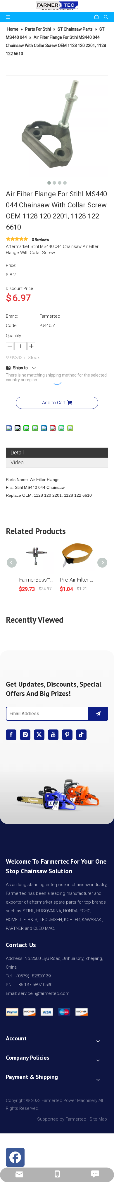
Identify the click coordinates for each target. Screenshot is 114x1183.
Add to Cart (53, 402)
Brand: (12, 316)
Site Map (98, 1119)
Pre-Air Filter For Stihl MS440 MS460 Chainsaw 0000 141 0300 (77, 580)
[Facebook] (11, 734)
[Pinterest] (67, 734)
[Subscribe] (98, 714)
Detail (17, 452)
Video (17, 462)
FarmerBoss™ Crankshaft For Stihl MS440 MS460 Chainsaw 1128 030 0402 (36, 580)
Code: (12, 325)
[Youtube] (53, 734)
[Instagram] (25, 734)
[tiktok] (81, 734)
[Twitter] (39, 734)
